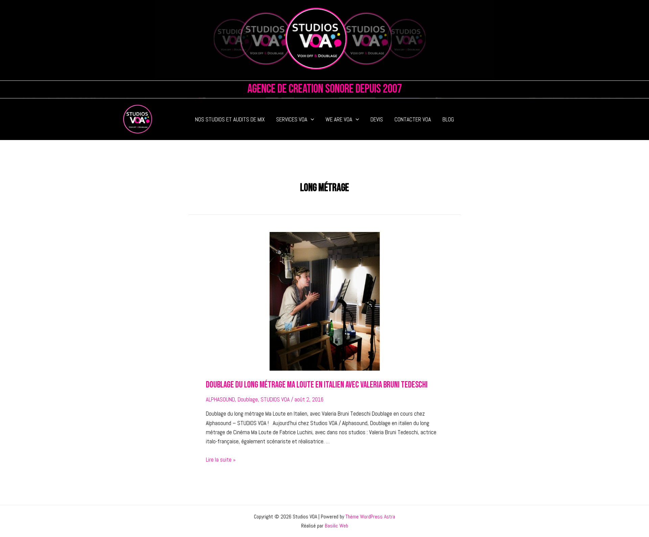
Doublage (248, 399)
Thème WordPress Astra (370, 516)
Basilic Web (336, 525)
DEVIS (376, 119)
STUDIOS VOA (275, 399)
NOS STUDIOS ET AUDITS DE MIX (230, 119)
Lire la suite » (221, 459)
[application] (310, 119)
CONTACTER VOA (412, 119)
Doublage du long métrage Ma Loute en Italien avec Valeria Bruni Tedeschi (317, 385)
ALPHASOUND (220, 399)
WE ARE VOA (339, 119)
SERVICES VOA (291, 119)
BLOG (448, 119)
